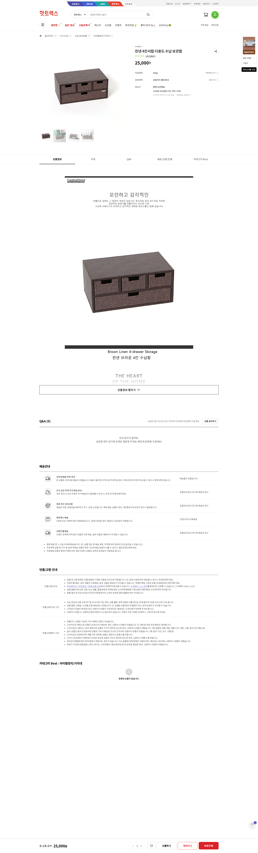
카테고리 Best (201, 159)
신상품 (108, 25)
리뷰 (93, 159)
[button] (216, 51)
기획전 (245, 63)
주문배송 (197, 3)
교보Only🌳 (165, 25)
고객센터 (215, 3)
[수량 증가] (141, 846)
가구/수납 (64, 35)
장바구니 (187, 845)
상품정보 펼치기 (127, 390)
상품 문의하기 (210, 421)
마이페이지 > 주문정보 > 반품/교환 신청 (84, 586)
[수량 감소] (133, 846)
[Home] (40, 36)
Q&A (129, 159)
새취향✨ (55, 25)
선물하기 (166, 845)
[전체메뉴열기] (42, 24)
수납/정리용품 (81, 35)
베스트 (98, 25)
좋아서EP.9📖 (148, 25)
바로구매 (208, 845)
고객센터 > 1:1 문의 (138, 586)
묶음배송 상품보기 (183, 95)
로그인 (177, 3)
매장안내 (206, 3)
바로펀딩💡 (131, 25)
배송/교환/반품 (164, 159)
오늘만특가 (84, 25)
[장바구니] (205, 14)
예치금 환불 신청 (249, 69)
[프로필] (215, 14)
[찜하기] (151, 846)
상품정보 (57, 159)
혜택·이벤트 (247, 58)
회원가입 (169, 3)
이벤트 (118, 25)
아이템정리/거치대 (102, 35)
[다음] (122, 87)
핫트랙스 (78, 14)
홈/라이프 (49, 35)
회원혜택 (186, 3)
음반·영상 (69, 25)
